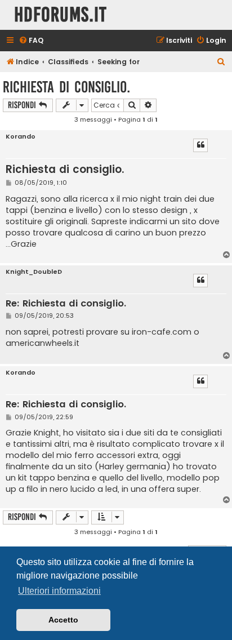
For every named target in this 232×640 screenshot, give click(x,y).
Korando (20, 136)
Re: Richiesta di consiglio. (66, 304)
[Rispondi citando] (200, 145)
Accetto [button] (63, 619)
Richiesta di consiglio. (66, 87)
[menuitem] (31, 40)
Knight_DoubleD (34, 271)
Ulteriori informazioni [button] (59, 590)
